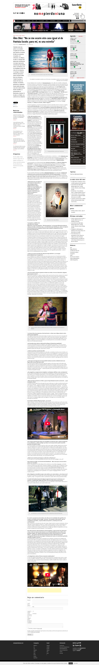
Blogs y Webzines (73, 249)
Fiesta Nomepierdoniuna (63, 648)
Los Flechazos (19, 160)
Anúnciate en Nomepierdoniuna (64, 647)
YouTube (48, 648)
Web (33, 606)
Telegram (48, 650)
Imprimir (16, 106)
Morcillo (59, 464)
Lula (17, 162)
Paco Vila (14, 164)
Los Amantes (51, 101)
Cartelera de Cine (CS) (74, 250)
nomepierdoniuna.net (18, 643)
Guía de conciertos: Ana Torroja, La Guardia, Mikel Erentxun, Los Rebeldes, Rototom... (78, 220)
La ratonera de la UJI (76, 160)
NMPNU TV (59, 21)
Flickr (47, 651)
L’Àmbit (63, 162)
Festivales (23, 21)
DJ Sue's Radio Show (76, 135)
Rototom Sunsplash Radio (77, 144)
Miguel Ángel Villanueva (56, 466)
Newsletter (65, 21)
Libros (47, 21)
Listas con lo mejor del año (63, 650)
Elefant (55, 470)
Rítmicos (14, 167)
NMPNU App (76, 643)
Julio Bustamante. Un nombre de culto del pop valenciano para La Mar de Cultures (77, 240)
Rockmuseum (74, 142)
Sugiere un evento (80, 77)
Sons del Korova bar (76, 162)
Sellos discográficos (74, 259)
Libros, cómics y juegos (17, 35)
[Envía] (13, 104)
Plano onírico (74, 151)
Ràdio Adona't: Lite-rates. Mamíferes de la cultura (76, 154)
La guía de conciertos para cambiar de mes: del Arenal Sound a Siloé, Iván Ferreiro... (78, 200)
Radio (71, 255)
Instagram (48, 645)
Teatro (28, 21)
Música (18, 21)
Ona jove (73, 148)
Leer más (76, 663)
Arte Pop (60, 450)
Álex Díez (15, 157)
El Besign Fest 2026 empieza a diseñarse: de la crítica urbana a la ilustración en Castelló (78, 230)
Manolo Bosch (22, 44)
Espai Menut (52, 21)
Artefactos (73, 137)
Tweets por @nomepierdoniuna (76, 174)
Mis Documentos (22, 162)
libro (21, 158)
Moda (34, 653)
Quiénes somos (62, 645)
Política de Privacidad (35, 632)
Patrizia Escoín (19, 164)
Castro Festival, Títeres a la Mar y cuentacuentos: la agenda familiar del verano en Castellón (78, 195)
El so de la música (75, 146)
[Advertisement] (44, 590)
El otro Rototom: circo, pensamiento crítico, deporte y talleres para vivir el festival (77, 235)
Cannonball (73, 139)
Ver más (14, 120)
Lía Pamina (36, 470)
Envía (16, 104)
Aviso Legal (39, 628)
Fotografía (41, 21)
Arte (33, 21)
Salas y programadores (74, 258)
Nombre (29, 600)
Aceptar (70, 663)
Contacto (61, 651)
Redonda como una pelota (18, 165)
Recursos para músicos (74, 256)
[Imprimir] (13, 106)
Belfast (18, 157)
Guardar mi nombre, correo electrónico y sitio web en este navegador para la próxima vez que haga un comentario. (29, 617)
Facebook (48, 647)
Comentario (34, 613)
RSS (80, 649)
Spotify (48, 653)
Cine (36, 21)
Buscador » (81, 36)
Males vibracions (75, 157)
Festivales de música (74, 252)
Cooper (18, 158)
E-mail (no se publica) (28, 604)
